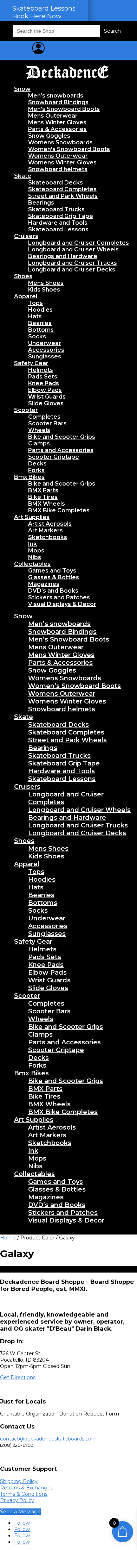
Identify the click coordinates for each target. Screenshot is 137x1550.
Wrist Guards (47, 396)
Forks (36, 470)
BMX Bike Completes (59, 510)
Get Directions (17, 1377)
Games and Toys (52, 570)
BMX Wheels (46, 503)
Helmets (40, 370)
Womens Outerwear (58, 155)
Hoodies (40, 309)
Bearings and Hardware (62, 256)
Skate (22, 176)
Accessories (46, 349)
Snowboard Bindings (58, 102)
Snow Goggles (49, 135)
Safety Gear (31, 363)
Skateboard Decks (55, 182)
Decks (37, 463)
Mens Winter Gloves (57, 122)
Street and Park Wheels (63, 196)
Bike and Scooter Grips (61, 436)
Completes (44, 416)
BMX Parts (43, 490)
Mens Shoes (46, 283)
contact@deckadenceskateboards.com (48, 1439)
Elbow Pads (45, 390)
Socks (37, 336)
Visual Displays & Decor (62, 604)
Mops (36, 550)
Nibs (34, 557)
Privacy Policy (17, 1500)
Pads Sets (42, 376)
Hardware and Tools (57, 222)
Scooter (26, 410)
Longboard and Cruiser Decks (71, 269)
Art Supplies (32, 517)
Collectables (32, 564)
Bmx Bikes (29, 477)
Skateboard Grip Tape (60, 216)
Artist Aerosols (50, 523)
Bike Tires (43, 497)
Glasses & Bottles (53, 577)
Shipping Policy (19, 1481)
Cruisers (26, 236)
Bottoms (41, 329)
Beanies (40, 323)
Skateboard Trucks (56, 209)
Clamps (39, 443)
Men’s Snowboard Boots (64, 109)
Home (8, 1238)
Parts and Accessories (60, 450)
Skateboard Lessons (58, 229)
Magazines (43, 584)
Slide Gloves (46, 403)
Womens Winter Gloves (62, 162)
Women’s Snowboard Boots (69, 149)
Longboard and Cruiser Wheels (73, 249)
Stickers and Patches (59, 597)
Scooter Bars (47, 423)
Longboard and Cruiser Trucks (72, 263)
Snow (22, 89)
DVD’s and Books (53, 590)
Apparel (25, 296)
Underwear (44, 343)
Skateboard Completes (62, 189)
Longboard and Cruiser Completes (78, 242)
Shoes (23, 276)
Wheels (39, 430)
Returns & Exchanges (26, 1488)
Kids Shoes (44, 289)
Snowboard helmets (57, 169)
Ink (32, 543)
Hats (35, 316)
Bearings (41, 202)
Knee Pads (43, 383)
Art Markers (45, 530)
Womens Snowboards (60, 142)
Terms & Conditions (23, 1494)
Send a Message (20, 1511)
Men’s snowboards (55, 95)
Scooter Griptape (53, 457)
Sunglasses (44, 356)
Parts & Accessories (57, 129)
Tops (35, 303)
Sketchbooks (47, 537)
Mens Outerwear (53, 115)
